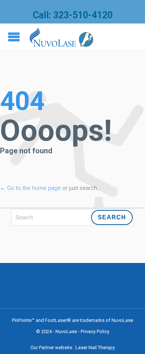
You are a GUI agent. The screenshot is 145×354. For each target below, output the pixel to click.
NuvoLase (66, 331)
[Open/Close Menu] (15, 36)
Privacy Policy (95, 331)
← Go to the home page (30, 188)
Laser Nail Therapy (95, 347)
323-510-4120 (83, 15)
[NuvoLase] (61, 37)
